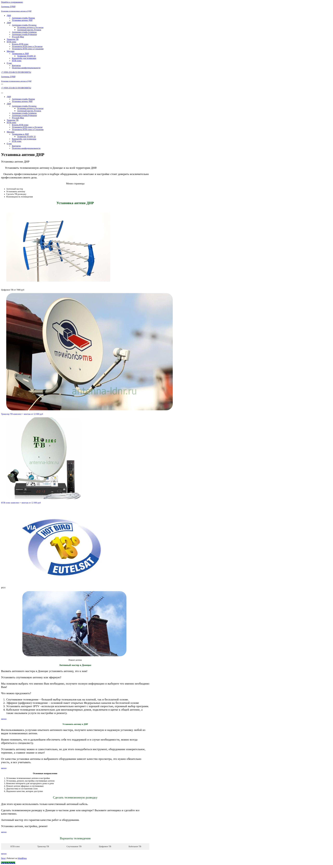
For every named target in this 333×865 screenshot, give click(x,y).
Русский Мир (18, 37)
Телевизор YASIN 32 (26, 56)
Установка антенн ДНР (22, 20)
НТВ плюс (16, 61)
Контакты (16, 65)
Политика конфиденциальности (26, 68)
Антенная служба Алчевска (24, 32)
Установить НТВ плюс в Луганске (27, 46)
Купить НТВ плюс (20, 44)
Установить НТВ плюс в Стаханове (28, 49)
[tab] (14, 846)
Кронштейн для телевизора (24, 58)
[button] (4, 719)
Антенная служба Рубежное (24, 34)
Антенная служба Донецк (23, 18)
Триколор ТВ (12, 39)
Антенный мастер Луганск (29, 30)
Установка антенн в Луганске (30, 27)
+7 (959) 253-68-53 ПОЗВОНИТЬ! (16, 72)
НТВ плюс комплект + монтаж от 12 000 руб (21, 503)
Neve (3, 858)
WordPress (22, 858)
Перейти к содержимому (12, 2)
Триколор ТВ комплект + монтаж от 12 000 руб (22, 414)
